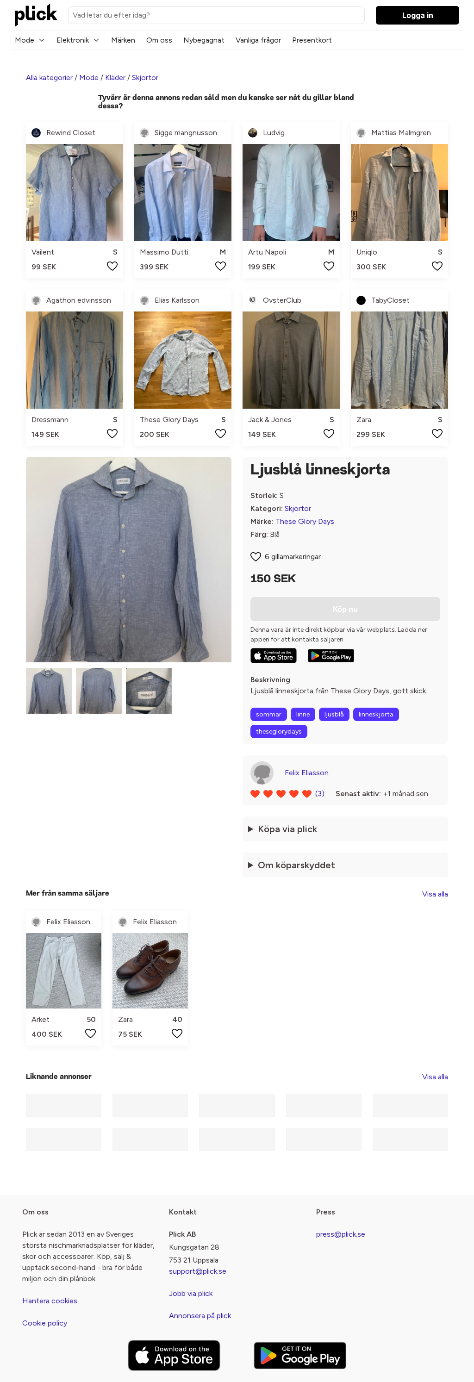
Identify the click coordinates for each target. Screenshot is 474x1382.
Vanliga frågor (258, 40)
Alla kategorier (49, 77)
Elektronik (72, 40)
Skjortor (145, 77)
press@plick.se (340, 1234)
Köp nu (345, 609)
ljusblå (334, 714)
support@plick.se (197, 1271)
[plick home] (36, 15)
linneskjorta (376, 714)
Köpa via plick (287, 828)
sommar (268, 714)
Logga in (417, 15)
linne (303, 714)
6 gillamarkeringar (293, 556)
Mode (24, 40)
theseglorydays (279, 731)
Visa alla (435, 894)
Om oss (159, 40)
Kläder (115, 77)
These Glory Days (304, 521)
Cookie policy (44, 1323)
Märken (123, 40)
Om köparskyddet (296, 865)
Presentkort (312, 40)
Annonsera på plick (200, 1315)
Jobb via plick (190, 1293)
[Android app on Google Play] (331, 656)
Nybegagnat (204, 40)
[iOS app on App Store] (273, 655)
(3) (319, 793)
